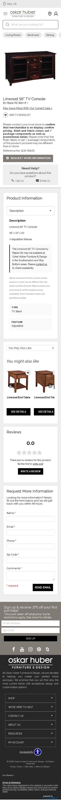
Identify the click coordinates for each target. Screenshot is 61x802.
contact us (41, 264)
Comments (14, 568)
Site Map (29, 766)
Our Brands (8, 775)
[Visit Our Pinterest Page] (39, 649)
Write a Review (31, 471)
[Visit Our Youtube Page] (22, 649)
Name (11, 513)
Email (11, 526)
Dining (50, 35)
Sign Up (30, 638)
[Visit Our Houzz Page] (47, 649)
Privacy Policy (16, 766)
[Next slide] (50, 385)
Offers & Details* (42, 766)
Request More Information (30, 158)
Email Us (44, 180)
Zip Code (13, 554)
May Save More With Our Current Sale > (27, 108)
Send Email (43, 587)
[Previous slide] (10, 385)
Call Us (19, 180)
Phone (11, 540)
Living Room (13, 35)
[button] (5, 14)
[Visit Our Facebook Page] (14, 649)
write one (38, 464)
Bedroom (33, 35)
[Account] (56, 13)
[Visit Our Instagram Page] (31, 649)
